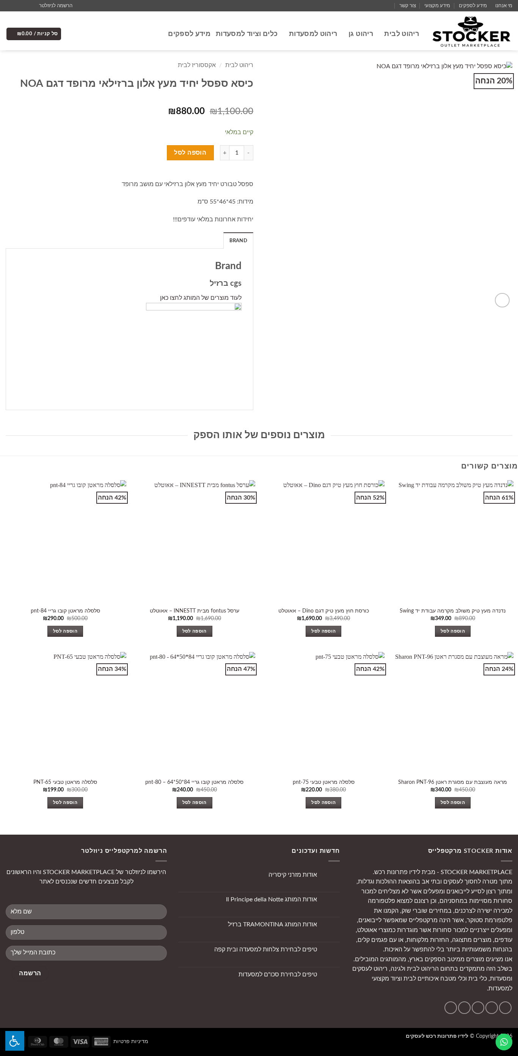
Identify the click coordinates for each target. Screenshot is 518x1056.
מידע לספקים (473, 5)
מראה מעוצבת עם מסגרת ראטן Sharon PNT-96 (452, 782)
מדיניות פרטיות (130, 1041)
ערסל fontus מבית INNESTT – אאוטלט (194, 611)
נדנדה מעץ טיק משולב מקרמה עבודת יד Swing (452, 611)
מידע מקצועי (437, 5)
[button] (59, 5)
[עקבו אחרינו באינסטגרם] (24, 5)
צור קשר (407, 5)
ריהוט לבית (401, 34)
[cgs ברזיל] (194, 350)
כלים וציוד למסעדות (247, 34)
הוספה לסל (190, 153)
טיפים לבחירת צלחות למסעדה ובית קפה (265, 949)
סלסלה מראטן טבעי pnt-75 (324, 782)
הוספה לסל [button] (453, 631)
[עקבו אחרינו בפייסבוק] (31, 5)
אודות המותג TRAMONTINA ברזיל (272, 924)
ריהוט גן (360, 34)
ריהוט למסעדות (313, 34)
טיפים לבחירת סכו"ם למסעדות (278, 974)
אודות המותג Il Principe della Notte (271, 899)
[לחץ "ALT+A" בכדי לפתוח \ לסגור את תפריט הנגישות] (14, 1041)
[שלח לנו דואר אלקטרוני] (16, 5)
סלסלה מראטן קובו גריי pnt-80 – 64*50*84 (194, 782)
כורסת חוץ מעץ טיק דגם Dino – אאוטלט (323, 611)
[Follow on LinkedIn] (450, 1007)
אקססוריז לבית (197, 65)
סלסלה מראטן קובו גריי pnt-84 (65, 611)
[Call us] (9, 5)
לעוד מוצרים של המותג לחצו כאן (201, 298)
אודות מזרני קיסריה (292, 875)
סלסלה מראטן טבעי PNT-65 (65, 782)
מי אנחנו (503, 5)
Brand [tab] (238, 240)
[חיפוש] (159, 33)
